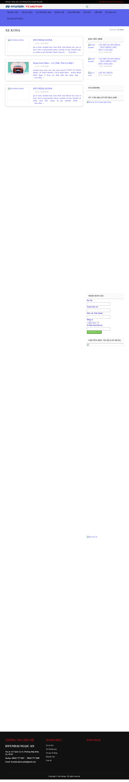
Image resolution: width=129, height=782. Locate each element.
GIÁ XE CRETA (106, 73)
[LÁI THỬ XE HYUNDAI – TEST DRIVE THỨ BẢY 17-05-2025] (92, 48)
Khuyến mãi (50, 757)
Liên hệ (108, 2)
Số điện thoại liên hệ (94, 325)
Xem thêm (73, 52)
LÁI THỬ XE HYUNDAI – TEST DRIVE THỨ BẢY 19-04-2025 (109, 61)
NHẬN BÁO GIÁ (94, 332)
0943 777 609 (33, 758)
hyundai (112, 30)
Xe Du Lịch (27, 12)
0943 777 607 (18, 758)
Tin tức (87, 12)
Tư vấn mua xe (118, 2)
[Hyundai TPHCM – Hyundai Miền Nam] (23, 6)
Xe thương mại (51, 749)
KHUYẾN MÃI (74, 12)
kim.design (62, 776)
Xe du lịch (49, 745)
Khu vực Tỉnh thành (95, 313)
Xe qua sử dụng (51, 753)
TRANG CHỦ (12, 12)
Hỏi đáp (102, 2)
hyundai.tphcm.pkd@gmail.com (23, 762)
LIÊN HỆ (98, 12)
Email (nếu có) (92, 307)
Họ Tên (89, 300)
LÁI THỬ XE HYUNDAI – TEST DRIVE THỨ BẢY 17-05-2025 (109, 47)
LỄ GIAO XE (110, 12)
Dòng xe (90, 320)
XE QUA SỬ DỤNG (15, 19)
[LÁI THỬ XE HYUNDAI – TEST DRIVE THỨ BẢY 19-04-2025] (92, 62)
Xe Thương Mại (43, 12)
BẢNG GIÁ (59, 12)
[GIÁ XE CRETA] (92, 76)
